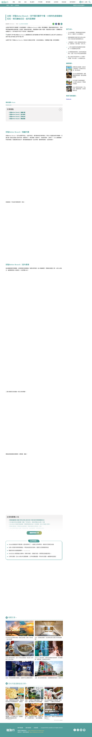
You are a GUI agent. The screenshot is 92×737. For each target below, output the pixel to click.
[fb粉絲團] (74, 730)
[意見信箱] (81, 730)
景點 (14, 2)
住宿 (25, 2)
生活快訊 (56, 2)
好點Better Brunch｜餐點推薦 (17, 118)
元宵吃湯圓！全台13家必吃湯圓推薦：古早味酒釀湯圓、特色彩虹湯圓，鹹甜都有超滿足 (32, 556)
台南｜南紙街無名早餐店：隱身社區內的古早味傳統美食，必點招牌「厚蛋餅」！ (15, 701)
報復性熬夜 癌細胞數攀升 (15, 550)
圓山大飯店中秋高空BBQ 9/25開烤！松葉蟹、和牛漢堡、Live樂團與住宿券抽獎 (77, 57)
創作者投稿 (20, 727)
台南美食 (17, 5)
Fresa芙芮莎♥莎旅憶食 (23, 23)
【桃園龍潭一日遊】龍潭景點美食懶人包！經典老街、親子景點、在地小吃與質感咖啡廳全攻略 (77, 43)
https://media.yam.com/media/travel (36, 730)
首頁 (8, 5)
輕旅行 (4, 2)
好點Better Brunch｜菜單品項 (17, 116)
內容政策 (36, 727)
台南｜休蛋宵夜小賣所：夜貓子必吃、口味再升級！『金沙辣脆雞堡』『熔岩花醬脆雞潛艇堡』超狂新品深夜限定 (34, 717)
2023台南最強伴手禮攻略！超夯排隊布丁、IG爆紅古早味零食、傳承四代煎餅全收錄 (54, 701)
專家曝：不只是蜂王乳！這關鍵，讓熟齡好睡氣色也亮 (15, 717)
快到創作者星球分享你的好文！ (76, 5)
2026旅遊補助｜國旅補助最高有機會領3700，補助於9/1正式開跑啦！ (76, 33)
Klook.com (8, 104)
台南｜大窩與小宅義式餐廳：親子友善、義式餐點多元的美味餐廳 (34, 701)
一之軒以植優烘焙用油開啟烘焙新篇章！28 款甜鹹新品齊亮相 (76, 48)
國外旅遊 (48, 2)
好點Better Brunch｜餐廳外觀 (17, 112)
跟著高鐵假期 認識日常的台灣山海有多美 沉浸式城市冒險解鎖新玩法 (76, 38)
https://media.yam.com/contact (36, 732)
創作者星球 (72, 2)
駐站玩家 (64, 2)
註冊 (86, 2)
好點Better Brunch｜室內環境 (17, 114)
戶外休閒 (40, 2)
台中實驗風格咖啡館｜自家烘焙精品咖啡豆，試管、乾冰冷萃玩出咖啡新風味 (77, 52)
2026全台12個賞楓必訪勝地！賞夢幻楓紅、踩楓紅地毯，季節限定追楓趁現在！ (30, 553)
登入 (83, 2)
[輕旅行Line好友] (84, 730)
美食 (19, 2)
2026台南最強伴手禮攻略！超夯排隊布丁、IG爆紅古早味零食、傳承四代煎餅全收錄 (31, 544)
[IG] (78, 730)
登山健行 (32, 2)
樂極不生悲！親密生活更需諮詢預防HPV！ (54, 717)
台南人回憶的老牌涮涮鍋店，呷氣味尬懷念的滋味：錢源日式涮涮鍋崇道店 (29, 547)
